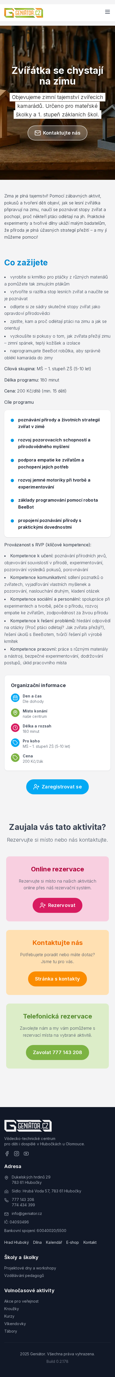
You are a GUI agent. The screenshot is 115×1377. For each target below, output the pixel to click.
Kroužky (11, 1308)
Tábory (10, 1331)
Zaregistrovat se (62, 786)
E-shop (72, 1242)
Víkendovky (15, 1323)
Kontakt (90, 1242)
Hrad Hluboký (16, 1242)
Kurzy (9, 1316)
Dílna (37, 1242)
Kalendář (54, 1242)
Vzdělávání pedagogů (24, 1275)
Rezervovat (61, 905)
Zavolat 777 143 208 (57, 1052)
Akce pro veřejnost (21, 1301)
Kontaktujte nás (61, 133)
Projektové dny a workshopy (30, 1268)
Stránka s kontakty (57, 979)
